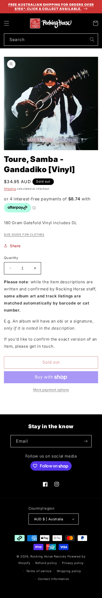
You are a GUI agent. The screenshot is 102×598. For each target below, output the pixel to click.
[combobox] (51, 40)
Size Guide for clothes (24, 234)
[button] (6, 23)
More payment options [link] (51, 390)
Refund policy (46, 563)
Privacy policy (73, 563)
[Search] (92, 39)
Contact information (53, 579)
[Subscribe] (85, 441)
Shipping (10, 188)
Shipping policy (69, 571)
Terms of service (39, 571)
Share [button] (15, 246)
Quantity (11, 258)
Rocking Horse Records (48, 556)
